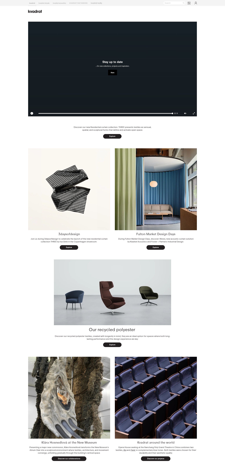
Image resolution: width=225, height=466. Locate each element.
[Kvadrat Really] (96, 3)
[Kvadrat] (32, 3)
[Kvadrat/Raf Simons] (78, 3)
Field (133, 450)
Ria (124, 450)
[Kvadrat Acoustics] (59, 3)
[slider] (105, 113)
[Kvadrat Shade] (44, 3)
